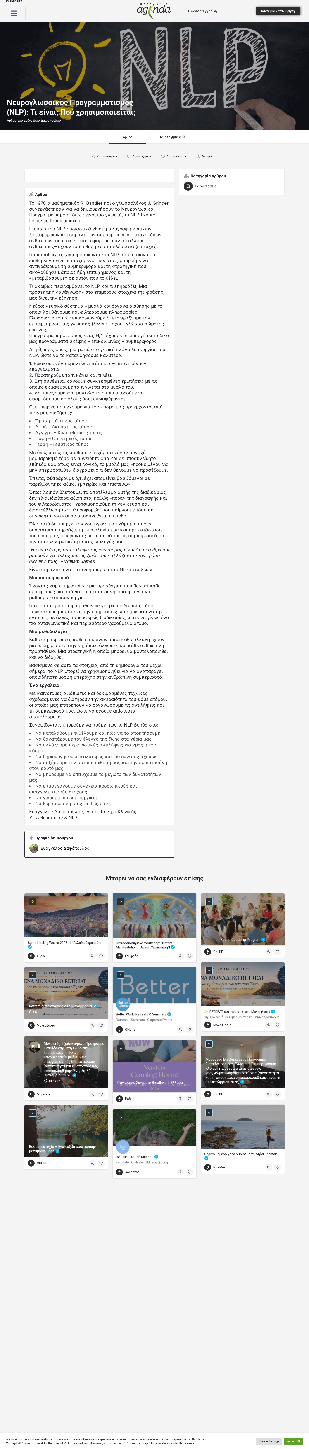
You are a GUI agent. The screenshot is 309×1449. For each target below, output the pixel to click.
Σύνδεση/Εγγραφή (202, 11)
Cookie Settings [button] (269, 1441)
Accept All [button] (294, 1441)
